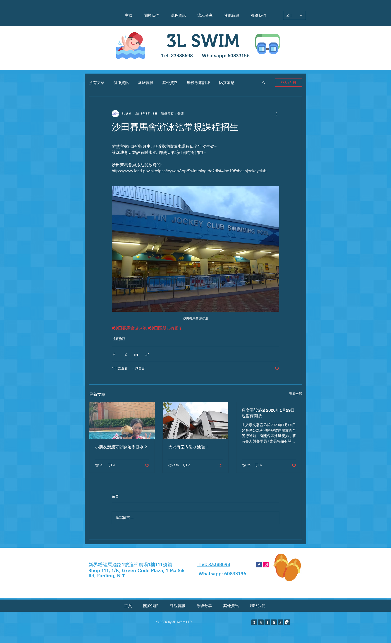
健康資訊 (121, 82)
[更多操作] (276, 113)
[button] (264, 82)
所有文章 (97, 82)
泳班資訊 (145, 82)
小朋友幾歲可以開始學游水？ (121, 447)
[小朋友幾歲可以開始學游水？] (122, 420)
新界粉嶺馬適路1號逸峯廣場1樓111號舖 (130, 564)
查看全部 (295, 394)
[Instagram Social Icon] (266, 564)
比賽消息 (226, 82)
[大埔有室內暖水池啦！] (195, 420)
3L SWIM (203, 40)
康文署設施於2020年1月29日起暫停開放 (268, 413)
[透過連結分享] (147, 354)
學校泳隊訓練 (198, 82)
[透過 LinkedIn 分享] (136, 354)
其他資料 (170, 82)
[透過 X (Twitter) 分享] (125, 354)
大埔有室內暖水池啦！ (188, 447)
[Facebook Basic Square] (259, 564)
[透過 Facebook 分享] (114, 354)
